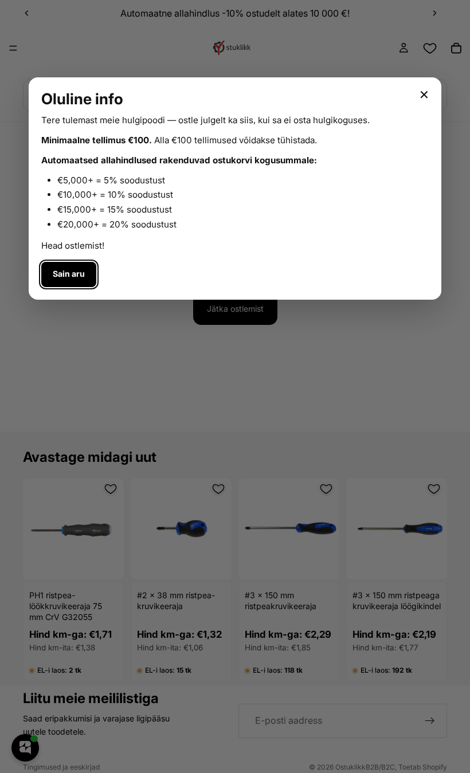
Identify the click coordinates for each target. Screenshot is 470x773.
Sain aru (69, 273)
